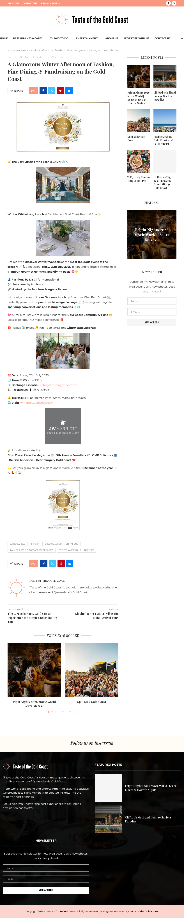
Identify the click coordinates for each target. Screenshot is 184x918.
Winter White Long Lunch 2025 (76, 550)
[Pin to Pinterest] (60, 90)
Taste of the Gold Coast (47, 580)
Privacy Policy (50, 3)
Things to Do (59, 38)
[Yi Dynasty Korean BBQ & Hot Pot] (138, 161)
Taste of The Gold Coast (61, 911)
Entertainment (87, 38)
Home (4, 38)
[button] (12, 678)
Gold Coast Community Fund (61, 544)
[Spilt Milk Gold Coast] (92, 670)
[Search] (182, 38)
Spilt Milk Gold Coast (91, 702)
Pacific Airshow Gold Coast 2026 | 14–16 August (163, 140)
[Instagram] (174, 3)
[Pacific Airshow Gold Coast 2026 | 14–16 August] (164, 120)
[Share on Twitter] (51, 90)
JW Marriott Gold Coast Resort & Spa (31, 550)
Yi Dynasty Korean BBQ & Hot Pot (138, 179)
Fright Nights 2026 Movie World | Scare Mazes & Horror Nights (138, 98)
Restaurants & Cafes (27, 38)
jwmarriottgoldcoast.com (36, 402)
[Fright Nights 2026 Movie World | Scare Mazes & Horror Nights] (34, 670)
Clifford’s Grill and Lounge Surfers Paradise (164, 96)
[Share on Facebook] (43, 90)
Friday (35, 544)
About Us (13, 3)
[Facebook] (168, 3)
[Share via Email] (69, 90)
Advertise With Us (136, 38)
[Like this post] (34, 90)
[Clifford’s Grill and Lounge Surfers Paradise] (164, 76)
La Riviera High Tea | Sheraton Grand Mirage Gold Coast (162, 183)
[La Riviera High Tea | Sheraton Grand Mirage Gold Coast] (164, 161)
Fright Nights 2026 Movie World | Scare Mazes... (34, 704)
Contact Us (30, 3)
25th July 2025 (17, 544)
